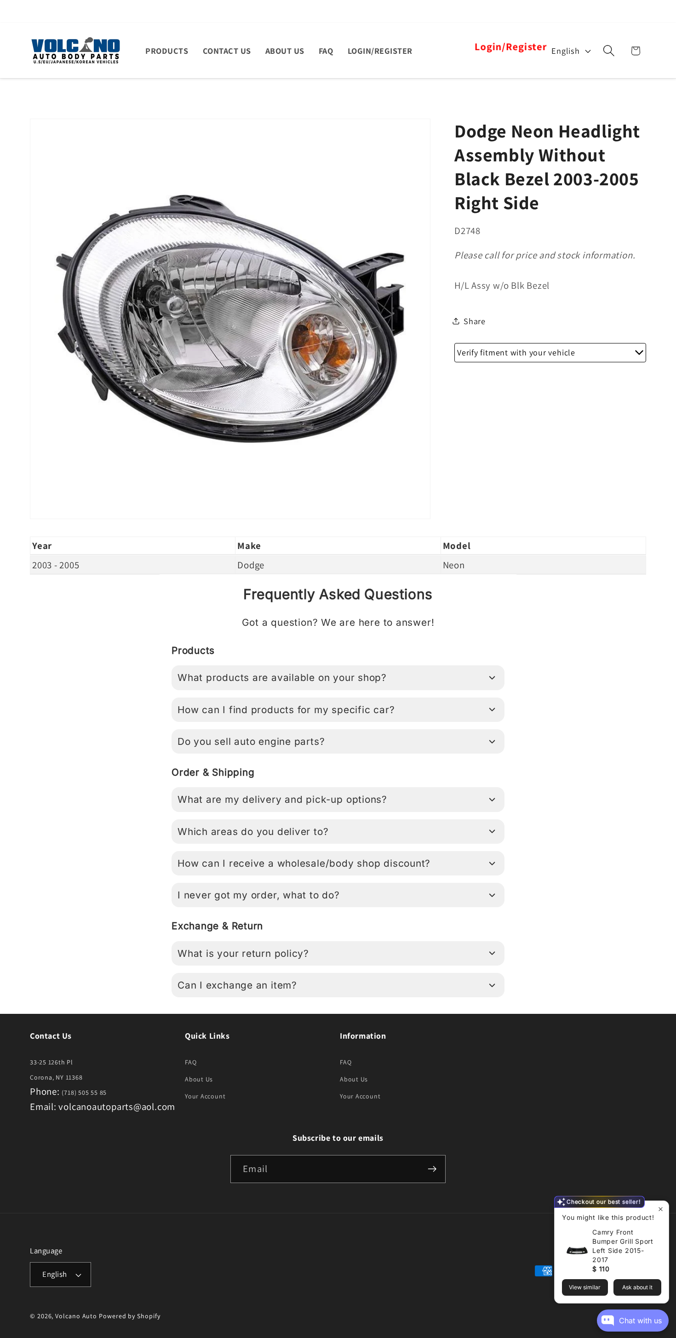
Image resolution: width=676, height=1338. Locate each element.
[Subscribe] (432, 1169)
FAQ (190, 1062)
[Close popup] (660, 1209)
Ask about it (637, 1287)
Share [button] (475, 320)
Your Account (205, 1096)
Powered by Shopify (129, 1316)
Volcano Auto (76, 1316)
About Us (199, 1079)
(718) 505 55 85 (84, 1092)
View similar (585, 1287)
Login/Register (510, 46)
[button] (609, 51)
